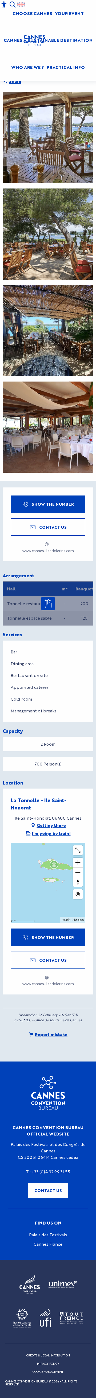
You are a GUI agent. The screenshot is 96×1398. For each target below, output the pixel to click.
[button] (12, 4)
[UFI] (45, 1318)
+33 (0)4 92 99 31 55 (51, 1171)
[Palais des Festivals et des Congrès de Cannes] (48, 1093)
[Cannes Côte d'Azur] (29, 1284)
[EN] (21, 4)
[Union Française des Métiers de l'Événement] (62, 1284)
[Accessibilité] (4, 5)
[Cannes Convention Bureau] (34, 40)
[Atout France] (71, 1318)
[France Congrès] (22, 1318)
